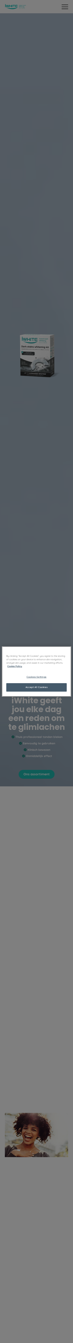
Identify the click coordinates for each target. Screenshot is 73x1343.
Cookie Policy (14, 666)
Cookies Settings (36, 677)
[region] (36, 671)
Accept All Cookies (36, 687)
